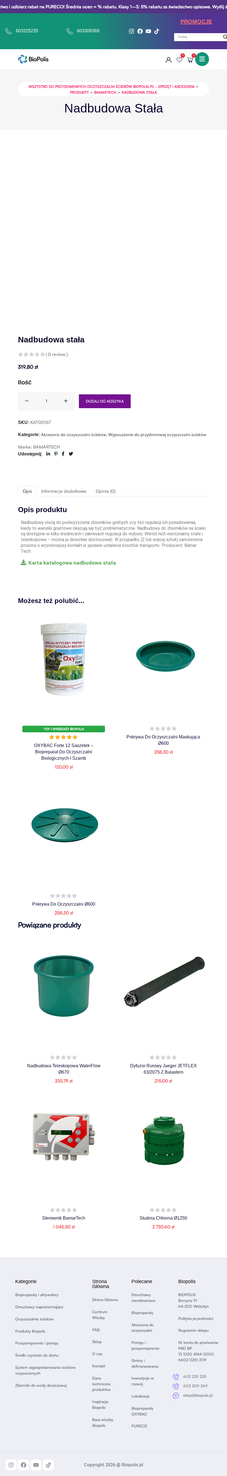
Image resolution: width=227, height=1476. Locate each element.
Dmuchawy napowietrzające (39, 1306)
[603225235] (9, 31)
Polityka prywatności (195, 1318)
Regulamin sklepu (193, 1330)
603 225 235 (194, 1376)
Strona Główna (105, 1299)
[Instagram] (131, 31)
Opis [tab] (27, 491)
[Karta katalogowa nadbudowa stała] (23, 562)
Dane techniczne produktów (101, 1384)
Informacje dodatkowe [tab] (63, 491)
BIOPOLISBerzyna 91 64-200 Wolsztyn (193, 1300)
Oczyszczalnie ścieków (34, 1319)
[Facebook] (140, 31)
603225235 (27, 30)
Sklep (97, 1341)
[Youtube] (148, 31)
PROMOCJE (196, 22)
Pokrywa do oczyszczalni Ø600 (63, 904)
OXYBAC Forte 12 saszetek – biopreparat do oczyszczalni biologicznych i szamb (63, 752)
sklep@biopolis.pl (198, 1395)
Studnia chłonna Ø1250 (163, 1218)
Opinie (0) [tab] (105, 491)
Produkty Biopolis (30, 1331)
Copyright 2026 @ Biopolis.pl (113, 1464)
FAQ (96, 1329)
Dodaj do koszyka (105, 401)
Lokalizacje (140, 1396)
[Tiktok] (156, 31)
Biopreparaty (142, 1312)
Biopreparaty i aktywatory (37, 1294)
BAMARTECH (46, 447)
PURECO (139, 1425)
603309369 (88, 30)
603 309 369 (195, 1385)
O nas (97, 1353)
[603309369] (70, 31)
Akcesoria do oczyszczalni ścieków (73, 434)
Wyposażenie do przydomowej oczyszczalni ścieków (157, 434)
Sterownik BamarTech (63, 1218)
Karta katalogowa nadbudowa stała (72, 563)
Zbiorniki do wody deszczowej (41, 1385)
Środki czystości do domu (37, 1355)
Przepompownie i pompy (36, 1343)
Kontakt (98, 1366)
